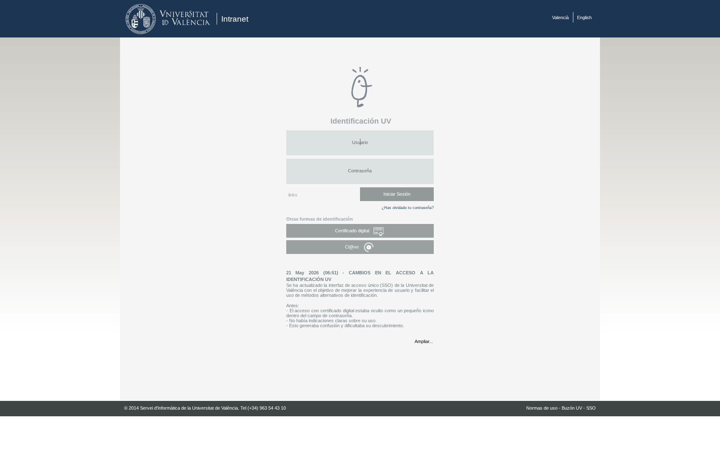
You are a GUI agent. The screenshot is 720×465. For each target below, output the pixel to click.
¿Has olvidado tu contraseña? (408, 208)
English (584, 17)
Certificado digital (352, 230)
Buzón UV (572, 407)
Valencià (560, 17)
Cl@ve (352, 246)
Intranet (234, 19)
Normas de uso (542, 407)
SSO (591, 407)
